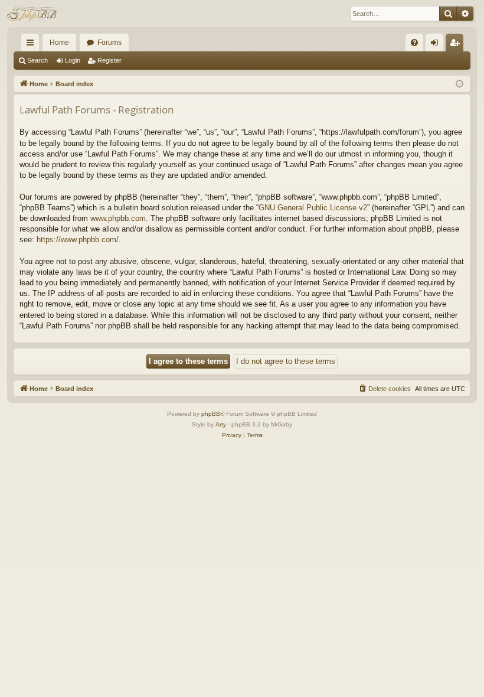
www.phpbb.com (118, 218)
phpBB (210, 414)
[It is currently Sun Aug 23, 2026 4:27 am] (459, 84)
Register (109, 60)
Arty (220, 424)
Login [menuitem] (436, 44)
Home (59, 42)
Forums (109, 42)
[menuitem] (414, 42)
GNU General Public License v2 (313, 207)
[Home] (33, 13)
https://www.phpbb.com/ (78, 239)
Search (37, 60)
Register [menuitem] (456, 44)
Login (72, 60)
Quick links (32, 44)
